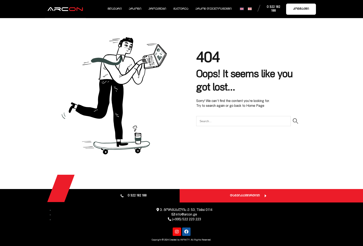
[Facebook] (186, 231)
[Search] (295, 121)
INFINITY (184, 240)
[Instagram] (177, 231)
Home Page (255, 106)
